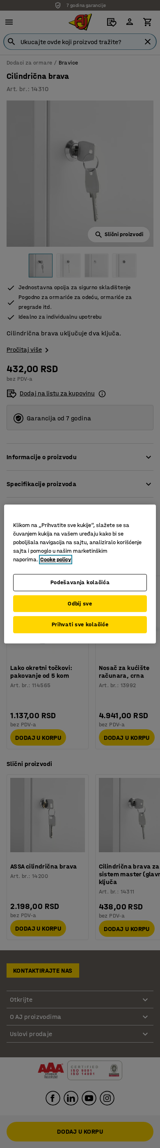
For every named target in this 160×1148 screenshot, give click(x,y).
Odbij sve (80, 603)
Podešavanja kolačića (80, 582)
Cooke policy (55, 559)
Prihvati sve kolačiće (80, 624)
